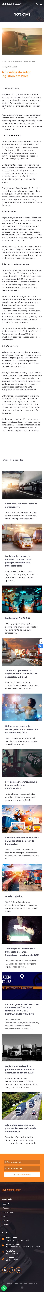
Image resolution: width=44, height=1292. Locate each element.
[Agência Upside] (22, 1287)
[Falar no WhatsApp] (4, 1288)
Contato (6, 1225)
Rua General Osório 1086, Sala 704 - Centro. (23, 1245)
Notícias (6, 1221)
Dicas (14, 67)
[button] (22, 1174)
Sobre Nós (7, 1204)
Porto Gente (13, 88)
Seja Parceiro (8, 1212)
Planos (5, 1216)
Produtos (6, 1208)
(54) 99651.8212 (12, 1252)
